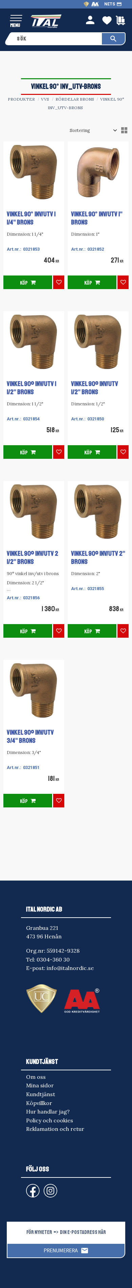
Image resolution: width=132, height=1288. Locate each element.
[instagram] (31, 1187)
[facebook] (27, 1187)
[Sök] (113, 38)
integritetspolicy (75, 1276)
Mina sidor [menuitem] (40, 1085)
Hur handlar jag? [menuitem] (48, 1111)
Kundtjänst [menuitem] (40, 1094)
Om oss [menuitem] (36, 1076)
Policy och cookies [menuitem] (49, 1120)
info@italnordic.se (70, 968)
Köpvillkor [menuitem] (39, 1103)
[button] (16, 18)
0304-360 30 (53, 959)
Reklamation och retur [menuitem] (55, 1128)
